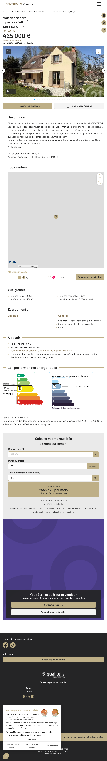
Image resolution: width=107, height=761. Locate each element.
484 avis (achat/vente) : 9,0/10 (18, 42)
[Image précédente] (3, 70)
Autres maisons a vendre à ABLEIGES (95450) (53, 751)
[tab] (34, 99)
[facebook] (5, 645)
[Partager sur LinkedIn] (103, 30)
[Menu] (99, 4)
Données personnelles (65, 737)
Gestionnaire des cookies (90, 737)
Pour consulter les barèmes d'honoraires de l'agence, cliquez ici (41, 350)
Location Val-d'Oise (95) (53, 753)
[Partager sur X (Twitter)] (103, 22)
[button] (8, 51)
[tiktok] (13, 645)
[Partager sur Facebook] (103, 15)
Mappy (34, 267)
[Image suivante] (104, 70)
